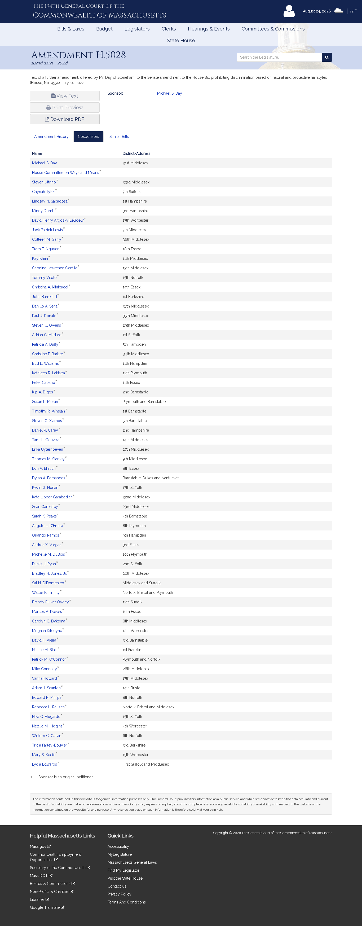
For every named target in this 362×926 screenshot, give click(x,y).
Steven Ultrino (44, 182)
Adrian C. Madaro (46, 335)
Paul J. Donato (44, 316)
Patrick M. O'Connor (49, 659)
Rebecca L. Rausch (48, 707)
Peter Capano (43, 382)
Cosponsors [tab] (88, 136)
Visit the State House (125, 878)
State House (181, 40)
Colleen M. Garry (46, 239)
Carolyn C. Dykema (48, 621)
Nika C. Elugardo (46, 716)
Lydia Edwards (44, 764)
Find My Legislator (123, 870)
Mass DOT (39, 876)
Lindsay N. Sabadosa (50, 201)
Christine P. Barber (47, 354)
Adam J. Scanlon (46, 688)
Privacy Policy (119, 894)
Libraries (38, 899)
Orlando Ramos (45, 535)
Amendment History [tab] (51, 136)
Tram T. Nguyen (45, 249)
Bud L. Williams (45, 363)
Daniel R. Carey (45, 430)
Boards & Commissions (51, 883)
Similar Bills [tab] (119, 136)
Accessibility (118, 846)
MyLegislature (120, 854)
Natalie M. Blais (45, 650)
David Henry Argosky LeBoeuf (58, 220)
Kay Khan (40, 258)
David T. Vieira (44, 640)
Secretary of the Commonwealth (58, 868)
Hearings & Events (209, 29)
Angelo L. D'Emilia (47, 526)
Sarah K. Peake (44, 516)
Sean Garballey (45, 506)
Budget (104, 29)
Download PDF (66, 119)
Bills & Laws (70, 29)
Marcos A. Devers (47, 611)
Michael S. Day (169, 93)
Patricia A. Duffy (45, 344)
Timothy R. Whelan (48, 411)
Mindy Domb (43, 211)
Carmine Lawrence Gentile (54, 268)
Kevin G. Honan (45, 487)
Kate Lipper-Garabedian (52, 497)
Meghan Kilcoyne (47, 631)
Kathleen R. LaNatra (48, 373)
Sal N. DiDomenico (48, 583)
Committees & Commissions (273, 29)
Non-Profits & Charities (50, 891)
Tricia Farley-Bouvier (49, 745)
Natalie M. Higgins (47, 726)
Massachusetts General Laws (132, 862)
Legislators (137, 29)
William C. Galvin (46, 736)
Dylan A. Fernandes (48, 478)
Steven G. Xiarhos (47, 421)
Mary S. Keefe (43, 755)
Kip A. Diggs (42, 392)
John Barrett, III (44, 297)
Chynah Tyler (43, 192)
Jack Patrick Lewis (47, 230)
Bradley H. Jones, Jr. (49, 573)
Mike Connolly (44, 669)
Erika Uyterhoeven (47, 449)
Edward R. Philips (46, 697)
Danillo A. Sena (45, 306)
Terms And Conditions (127, 902)
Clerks (169, 29)
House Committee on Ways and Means (65, 172)
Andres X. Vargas (46, 545)
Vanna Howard (44, 678)
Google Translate (45, 907)
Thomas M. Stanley (48, 459)
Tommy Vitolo (44, 277)
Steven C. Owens (46, 325)
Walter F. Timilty (46, 592)
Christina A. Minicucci (50, 287)
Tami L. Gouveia (45, 440)
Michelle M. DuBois (48, 554)
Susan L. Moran (45, 402)
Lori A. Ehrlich (44, 468)
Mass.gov (38, 846)
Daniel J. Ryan (44, 564)
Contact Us (117, 886)
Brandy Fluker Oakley (50, 602)
